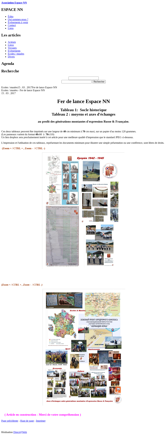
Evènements (14, 50)
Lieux (11, 45)
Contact (12, 25)
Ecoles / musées (16, 53)
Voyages (12, 47)
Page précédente (9, 420)
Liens (11, 28)
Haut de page (27, 420)
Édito (10, 16)
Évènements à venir (18, 22)
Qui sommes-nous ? (18, 19)
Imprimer (41, 420)
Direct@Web (20, 432)
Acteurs (12, 42)
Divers (11, 56)
